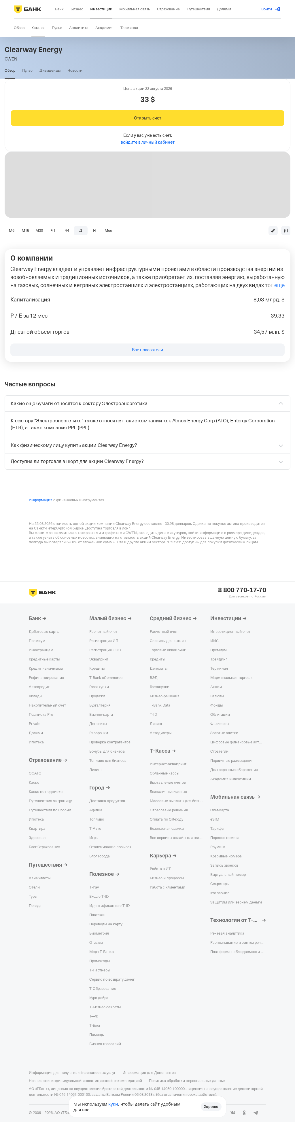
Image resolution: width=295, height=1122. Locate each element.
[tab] (10, 70)
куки (113, 1104)
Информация (40, 500)
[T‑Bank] (27, 9)
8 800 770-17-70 (242, 590)
